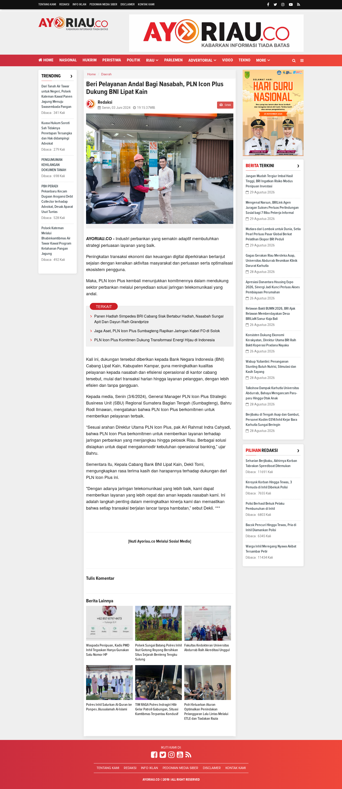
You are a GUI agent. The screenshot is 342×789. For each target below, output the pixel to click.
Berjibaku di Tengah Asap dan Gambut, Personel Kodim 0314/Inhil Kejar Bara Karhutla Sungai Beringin (272, 420)
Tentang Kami (47, 4)
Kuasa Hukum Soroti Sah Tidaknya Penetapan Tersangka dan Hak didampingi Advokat (56, 133)
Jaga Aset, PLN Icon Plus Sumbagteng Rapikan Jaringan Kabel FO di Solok (157, 330)
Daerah (106, 74)
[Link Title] (154, 755)
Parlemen (173, 60)
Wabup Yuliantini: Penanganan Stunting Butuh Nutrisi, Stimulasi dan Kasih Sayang (271, 367)
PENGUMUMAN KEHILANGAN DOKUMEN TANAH (53, 165)
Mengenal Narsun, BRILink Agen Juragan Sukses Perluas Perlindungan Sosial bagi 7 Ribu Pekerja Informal (272, 208)
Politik (133, 60)
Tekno (244, 60)
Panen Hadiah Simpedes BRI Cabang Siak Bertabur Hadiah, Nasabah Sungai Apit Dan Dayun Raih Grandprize (159, 318)
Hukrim (90, 60)
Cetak (227, 105)
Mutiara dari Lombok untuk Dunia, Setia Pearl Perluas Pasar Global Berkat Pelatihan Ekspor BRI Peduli (273, 234)
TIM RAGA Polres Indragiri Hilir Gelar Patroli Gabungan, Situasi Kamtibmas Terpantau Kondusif (156, 709)
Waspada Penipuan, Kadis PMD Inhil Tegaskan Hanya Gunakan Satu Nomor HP (107, 649)
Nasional (68, 60)
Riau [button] (150, 60)
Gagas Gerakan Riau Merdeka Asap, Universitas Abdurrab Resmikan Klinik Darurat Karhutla (271, 261)
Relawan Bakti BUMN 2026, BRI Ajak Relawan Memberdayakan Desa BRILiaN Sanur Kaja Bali (270, 314)
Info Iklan (79, 4)
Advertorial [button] (200, 60)
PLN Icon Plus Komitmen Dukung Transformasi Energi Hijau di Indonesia (154, 339)
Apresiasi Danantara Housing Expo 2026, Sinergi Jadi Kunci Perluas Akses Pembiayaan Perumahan (273, 287)
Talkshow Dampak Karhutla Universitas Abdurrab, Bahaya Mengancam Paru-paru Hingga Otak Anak (272, 393)
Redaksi (64, 4)
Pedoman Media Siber (103, 4)
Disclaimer (128, 4)
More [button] (261, 60)
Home (48, 60)
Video (227, 60)
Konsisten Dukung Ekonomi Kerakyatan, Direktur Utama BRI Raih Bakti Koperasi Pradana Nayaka (271, 340)
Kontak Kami (146, 4)
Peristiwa (111, 60)
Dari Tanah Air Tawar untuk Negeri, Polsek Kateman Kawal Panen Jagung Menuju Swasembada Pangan (56, 96)
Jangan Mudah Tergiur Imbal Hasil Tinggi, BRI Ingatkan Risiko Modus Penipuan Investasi (269, 181)
